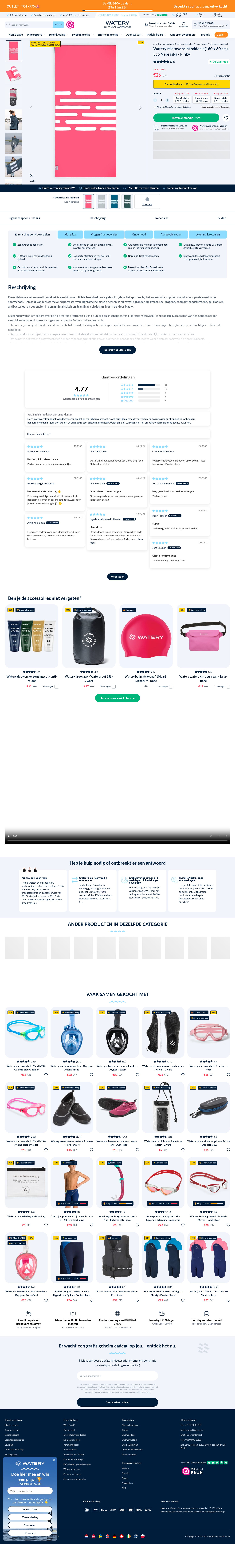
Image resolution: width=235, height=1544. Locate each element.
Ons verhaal (69, 1430)
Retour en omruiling (14, 1449)
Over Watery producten (74, 1435)
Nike (124, 1487)
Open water (133, 34)
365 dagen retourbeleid (45, 15)
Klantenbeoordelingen (73, 1459)
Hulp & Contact (218, 15)
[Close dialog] (54, 1459)
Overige (30, 1532)
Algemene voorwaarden (74, 1479)
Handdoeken (201, 44)
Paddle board (155, 34)
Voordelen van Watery (73, 1454)
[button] (31, 108)
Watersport (35, 34)
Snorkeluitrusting (130, 1444)
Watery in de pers (71, 1469)
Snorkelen (30, 1525)
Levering (9, 1444)
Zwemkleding (57, 34)
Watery (125, 1468)
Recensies (161, 218)
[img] (35, 446)
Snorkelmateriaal (109, 34)
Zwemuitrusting (129, 1440)
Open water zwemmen (132, 1449)
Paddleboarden (129, 1454)
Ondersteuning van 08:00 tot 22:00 (117, 1322)
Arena (125, 1478)
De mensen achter (71, 1440)
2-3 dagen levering (18, 15)
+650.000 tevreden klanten (76, 15)
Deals (220, 34)
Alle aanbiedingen (130, 1425)
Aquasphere (127, 1483)
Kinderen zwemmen (182, 34)
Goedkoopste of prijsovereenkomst (28, 1322)
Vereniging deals (71, 1444)
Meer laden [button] (117, 576)
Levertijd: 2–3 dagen (162, 1320)
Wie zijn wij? (69, 1425)
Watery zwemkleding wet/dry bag (26, 1216)
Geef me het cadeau (117, 1402)
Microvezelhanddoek (219, 44)
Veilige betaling (12, 1435)
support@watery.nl (194, 1430)
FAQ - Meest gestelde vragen (77, 1464)
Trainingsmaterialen (184, 44)
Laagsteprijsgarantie (14, 1440)
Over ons (201, 15)
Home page (16, 34)
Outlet (125, 1430)
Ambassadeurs (70, 1449)
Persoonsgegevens (72, 1474)
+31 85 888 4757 (181, 15)
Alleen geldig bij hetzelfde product (215, 107)
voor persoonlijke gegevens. (138, 1392)
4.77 (81, 389)
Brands (205, 34)
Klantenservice (12, 1425)
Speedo (125, 1473)
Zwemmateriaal (82, 34)
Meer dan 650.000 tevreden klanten (73, 1322)
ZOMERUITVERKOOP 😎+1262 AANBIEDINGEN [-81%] (45, 43)
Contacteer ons (12, 1430)
